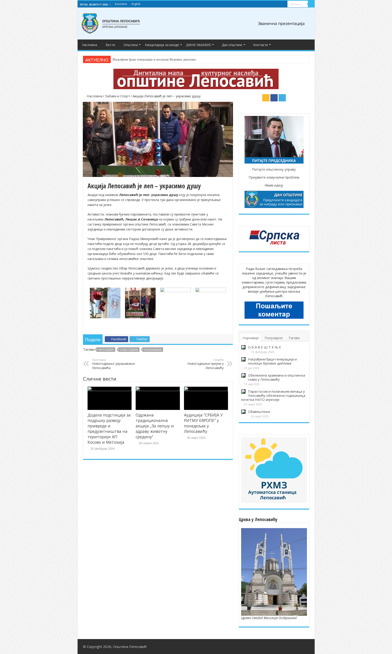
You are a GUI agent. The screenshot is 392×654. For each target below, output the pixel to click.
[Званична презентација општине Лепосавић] (111, 22)
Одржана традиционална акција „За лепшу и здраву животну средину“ (155, 425)
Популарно (274, 338)
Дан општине (232, 45)
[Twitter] (284, 4)
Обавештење (259, 411)
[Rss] (275, 4)
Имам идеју (274, 185)
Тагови (294, 338)
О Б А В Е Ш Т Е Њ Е (264, 347)
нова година (129, 349)
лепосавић (106, 349)
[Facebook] (280, 4)
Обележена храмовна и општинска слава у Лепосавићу (276, 377)
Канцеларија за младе (162, 45)
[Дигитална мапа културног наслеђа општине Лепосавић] (196, 78)
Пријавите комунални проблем (274, 177)
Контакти (121, 4)
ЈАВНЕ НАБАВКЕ (198, 45)
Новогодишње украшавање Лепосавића (113, 364)
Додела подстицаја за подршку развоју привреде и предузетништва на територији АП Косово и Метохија (109, 428)
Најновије (251, 338)
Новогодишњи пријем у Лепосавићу (205, 364)
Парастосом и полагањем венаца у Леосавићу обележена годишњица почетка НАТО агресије (273, 395)
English (136, 4)
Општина (131, 45)
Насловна (89, 45)
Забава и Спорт (117, 96)
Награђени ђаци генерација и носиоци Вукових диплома (154, 59)
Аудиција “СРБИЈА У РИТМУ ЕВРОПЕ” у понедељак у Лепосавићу (203, 423)
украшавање (153, 349)
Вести (110, 45)
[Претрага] (311, 4)
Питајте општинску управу (274, 169)
